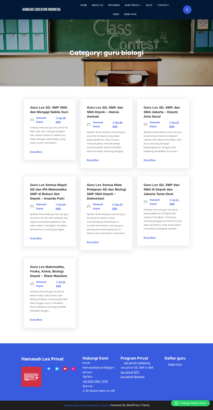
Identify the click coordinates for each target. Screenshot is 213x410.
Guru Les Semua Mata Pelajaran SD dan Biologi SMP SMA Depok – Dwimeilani (106, 191)
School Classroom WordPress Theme (87, 405)
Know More (36, 151)
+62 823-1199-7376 (95, 381)
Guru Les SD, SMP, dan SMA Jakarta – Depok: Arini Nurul (162, 112)
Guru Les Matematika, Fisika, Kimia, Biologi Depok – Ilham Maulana (48, 271)
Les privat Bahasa (132, 377)
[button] (190, 403)
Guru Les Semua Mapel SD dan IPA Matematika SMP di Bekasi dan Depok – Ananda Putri (48, 191)
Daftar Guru (175, 364)
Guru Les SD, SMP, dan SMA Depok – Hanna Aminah (105, 112)
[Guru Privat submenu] (140, 5)
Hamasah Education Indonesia (41, 9)
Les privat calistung (137, 363)
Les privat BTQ (130, 372)
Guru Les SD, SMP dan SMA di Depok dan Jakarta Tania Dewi (161, 189)
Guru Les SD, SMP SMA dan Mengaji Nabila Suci (49, 110)
